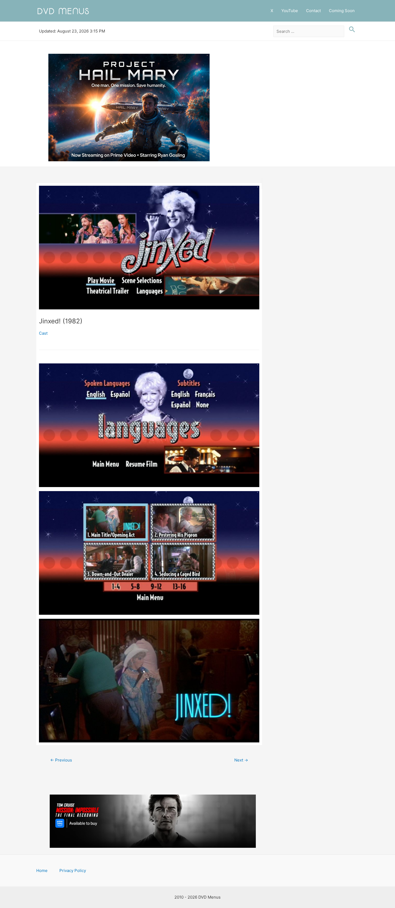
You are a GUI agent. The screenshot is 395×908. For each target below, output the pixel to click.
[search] (308, 31)
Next (241, 760)
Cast (43, 333)
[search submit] (350, 29)
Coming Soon (342, 10)
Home (42, 870)
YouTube (289, 10)
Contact (313, 10)
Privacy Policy (72, 870)
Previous (61, 760)
